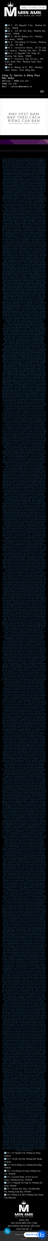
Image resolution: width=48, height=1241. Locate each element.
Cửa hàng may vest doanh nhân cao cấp (34, 600)
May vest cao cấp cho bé (17, 493)
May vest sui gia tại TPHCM (36, 472)
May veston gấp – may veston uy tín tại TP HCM (26, 1072)
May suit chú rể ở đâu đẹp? (15, 1002)
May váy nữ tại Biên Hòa (31, 817)
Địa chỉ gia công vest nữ (29, 716)
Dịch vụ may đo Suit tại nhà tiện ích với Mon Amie (22, 226)
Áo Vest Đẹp (28, 760)
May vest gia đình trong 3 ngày (36, 481)
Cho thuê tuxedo (20, 575)
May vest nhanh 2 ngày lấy (31, 480)
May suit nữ (37, 1006)
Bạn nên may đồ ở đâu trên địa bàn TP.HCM (29, 914)
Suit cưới (18, 538)
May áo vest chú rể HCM (22, 769)
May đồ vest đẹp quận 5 (31, 745)
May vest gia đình (10, 481)
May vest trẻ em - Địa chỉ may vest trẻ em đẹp (17, 965)
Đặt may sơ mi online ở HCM (35, 430)
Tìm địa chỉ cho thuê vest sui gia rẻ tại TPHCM (16, 458)
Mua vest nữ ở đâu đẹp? (21, 1016)
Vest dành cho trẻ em (22, 1074)
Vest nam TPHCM (22, 692)
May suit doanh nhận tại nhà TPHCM (15, 647)
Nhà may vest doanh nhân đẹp (36, 609)
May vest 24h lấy (28, 493)
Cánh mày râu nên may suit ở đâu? (33, 911)
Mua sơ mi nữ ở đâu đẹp (10, 1016)
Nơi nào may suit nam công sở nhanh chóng (22, 981)
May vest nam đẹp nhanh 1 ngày (21, 588)
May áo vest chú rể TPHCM (15, 840)
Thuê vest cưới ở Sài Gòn (16, 774)
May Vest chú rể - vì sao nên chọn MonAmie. (23, 1081)
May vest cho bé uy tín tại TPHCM (27, 488)
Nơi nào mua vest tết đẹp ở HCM (26, 436)
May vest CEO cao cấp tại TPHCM (14, 613)
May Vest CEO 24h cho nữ (36, 417)
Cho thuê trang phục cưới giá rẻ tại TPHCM (28, 497)
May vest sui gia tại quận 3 (13, 450)
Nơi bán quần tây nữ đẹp (23, 1040)
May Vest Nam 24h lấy (21, 1103)
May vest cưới (10, 552)
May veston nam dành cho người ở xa (27, 1128)
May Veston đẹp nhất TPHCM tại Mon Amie (32, 934)
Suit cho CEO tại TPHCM (29, 525)
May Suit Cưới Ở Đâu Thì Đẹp (28, 1053)
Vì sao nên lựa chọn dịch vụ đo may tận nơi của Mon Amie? (19, 200)
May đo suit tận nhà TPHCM (30, 647)
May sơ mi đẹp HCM (32, 678)
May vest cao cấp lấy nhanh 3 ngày (23, 581)
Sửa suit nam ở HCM (11, 701)
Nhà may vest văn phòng (17, 513)
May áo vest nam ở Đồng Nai (15, 802)
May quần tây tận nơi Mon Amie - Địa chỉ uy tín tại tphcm (24, 166)
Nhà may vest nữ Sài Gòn (25, 852)
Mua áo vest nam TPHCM (28, 865)
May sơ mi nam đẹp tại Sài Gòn (21, 672)
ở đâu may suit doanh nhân (29, 527)
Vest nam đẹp (11, 796)
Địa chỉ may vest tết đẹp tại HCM (21, 443)
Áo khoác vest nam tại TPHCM (14, 676)
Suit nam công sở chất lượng (14, 983)
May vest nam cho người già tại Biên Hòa (27, 811)
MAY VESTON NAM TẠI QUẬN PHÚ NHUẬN (27, 930)
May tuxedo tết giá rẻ (31, 557)
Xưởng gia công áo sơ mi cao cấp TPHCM (16, 889)
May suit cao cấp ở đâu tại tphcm (27, 531)
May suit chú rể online (24, 568)
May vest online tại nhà (11, 408)
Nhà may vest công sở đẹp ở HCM (33, 572)
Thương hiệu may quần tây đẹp (28, 663)
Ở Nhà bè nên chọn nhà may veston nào (34, 959)
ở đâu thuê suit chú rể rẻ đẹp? (11, 991)
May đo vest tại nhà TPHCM (15, 650)
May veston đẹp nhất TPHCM (11, 707)
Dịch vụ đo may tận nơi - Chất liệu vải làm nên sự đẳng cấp (29, 163)
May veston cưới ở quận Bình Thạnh (15, 972)
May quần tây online (35, 428)
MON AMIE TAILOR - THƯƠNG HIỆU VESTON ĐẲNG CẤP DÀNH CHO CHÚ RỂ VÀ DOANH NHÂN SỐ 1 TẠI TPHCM (24, 352)
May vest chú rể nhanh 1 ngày (36, 588)
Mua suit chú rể (24, 999)
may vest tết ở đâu (26, 518)
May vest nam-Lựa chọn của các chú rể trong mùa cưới (19, 901)
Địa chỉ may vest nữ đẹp (13, 1034)
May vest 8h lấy (36, 493)
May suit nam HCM (14, 763)
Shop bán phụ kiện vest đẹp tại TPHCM (17, 843)
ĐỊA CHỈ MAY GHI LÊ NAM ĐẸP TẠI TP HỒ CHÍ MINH (28, 1088)
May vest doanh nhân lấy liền (14, 594)
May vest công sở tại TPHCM (29, 579)
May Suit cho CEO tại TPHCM (13, 531)
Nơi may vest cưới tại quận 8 (18, 975)
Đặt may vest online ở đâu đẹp (17, 433)
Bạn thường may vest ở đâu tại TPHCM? (28, 631)
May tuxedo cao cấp (19, 560)
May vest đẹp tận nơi (30, 422)
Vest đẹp (15, 1113)
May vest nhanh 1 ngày (37, 590)
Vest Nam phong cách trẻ (36, 1109)
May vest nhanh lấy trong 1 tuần (36, 477)
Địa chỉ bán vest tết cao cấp (23, 437)
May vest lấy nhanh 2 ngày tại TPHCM (13, 584)
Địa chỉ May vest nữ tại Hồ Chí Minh (13, 1109)
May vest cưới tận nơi (9, 651)
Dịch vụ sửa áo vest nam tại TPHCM (13, 703)
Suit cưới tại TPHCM (26, 538)
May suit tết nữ (37, 560)
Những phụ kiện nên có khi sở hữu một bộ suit (17, 639)
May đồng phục (22, 1148)
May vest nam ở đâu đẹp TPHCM (29, 832)
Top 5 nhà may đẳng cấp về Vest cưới (29, 942)
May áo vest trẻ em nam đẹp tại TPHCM (33, 1110)
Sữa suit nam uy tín (31, 710)
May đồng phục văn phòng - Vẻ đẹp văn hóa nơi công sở (24, 246)
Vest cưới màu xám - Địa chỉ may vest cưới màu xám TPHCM (19, 1066)
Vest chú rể (10, 532)
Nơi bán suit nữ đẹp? (34, 1003)
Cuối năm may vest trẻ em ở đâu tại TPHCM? (28, 574)
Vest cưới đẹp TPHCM (16, 832)
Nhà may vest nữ (30, 654)
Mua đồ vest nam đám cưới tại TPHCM (15, 855)
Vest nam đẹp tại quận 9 (9, 788)
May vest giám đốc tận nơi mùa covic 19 (26, 400)
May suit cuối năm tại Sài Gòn (14, 565)
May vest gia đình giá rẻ (14, 487)
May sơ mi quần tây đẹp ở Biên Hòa (31, 814)
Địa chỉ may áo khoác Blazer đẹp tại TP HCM (21, 1094)
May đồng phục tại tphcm (17, 1060)
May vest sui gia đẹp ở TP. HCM (18, 917)
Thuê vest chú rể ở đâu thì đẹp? (18, 1037)
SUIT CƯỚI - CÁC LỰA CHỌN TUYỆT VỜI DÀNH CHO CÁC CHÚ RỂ (22, 301)
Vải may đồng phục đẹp (26, 726)
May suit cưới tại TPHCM (15, 766)
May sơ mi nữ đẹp (9, 678)
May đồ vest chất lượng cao (28, 747)
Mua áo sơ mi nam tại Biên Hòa (21, 807)
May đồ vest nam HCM (25, 773)
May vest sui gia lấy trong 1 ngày (20, 477)
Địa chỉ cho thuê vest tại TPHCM (18, 710)
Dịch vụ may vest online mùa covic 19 (29, 405)
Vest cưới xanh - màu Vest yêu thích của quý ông (24, 968)
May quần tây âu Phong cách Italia (32, 1013)
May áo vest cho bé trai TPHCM (32, 868)
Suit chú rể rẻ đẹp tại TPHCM (13, 999)
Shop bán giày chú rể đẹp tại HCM (18, 1096)
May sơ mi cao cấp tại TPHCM (36, 672)
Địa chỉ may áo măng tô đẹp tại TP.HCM (20, 1099)
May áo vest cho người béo (28, 842)
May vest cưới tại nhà (35, 924)
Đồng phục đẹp (31, 639)
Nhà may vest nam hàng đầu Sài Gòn (16, 779)
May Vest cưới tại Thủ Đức (21, 961)
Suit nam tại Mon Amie (26, 1009)
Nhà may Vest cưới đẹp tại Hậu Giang (21, 950)
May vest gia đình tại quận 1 (31, 452)
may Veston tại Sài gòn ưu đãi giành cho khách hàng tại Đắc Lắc (24, 955)
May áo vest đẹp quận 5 (32, 757)
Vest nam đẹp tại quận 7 (32, 788)
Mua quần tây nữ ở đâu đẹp (28, 1015)
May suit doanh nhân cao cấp (28, 864)
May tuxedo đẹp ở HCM (31, 689)
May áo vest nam (26, 691)
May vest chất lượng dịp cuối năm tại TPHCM (18, 556)
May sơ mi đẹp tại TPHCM (34, 628)
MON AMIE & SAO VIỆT (31, 292)
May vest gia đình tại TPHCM (22, 483)
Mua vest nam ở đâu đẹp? (34, 1016)
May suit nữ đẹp (21, 1006)
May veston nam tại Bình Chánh (30, 1141)
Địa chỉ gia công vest (27, 717)
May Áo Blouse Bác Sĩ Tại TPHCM (16, 1049)
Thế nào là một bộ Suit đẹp (9, 1056)
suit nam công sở (29, 986)
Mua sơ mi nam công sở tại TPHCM (25, 1027)
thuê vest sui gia (11, 1110)
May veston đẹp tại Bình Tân (35, 961)
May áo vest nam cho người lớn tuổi (21, 836)
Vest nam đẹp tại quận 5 (12, 789)
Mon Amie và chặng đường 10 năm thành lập (17, 194)
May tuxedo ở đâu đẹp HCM (13, 683)
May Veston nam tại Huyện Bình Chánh (33, 1132)
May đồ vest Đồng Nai (12, 798)
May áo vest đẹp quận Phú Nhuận (19, 752)
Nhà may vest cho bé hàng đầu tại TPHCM (19, 449)
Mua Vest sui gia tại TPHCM (15, 1035)
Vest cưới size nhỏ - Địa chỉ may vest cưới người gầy (27, 1069)
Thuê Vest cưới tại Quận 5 (27, 940)
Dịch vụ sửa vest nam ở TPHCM (16, 695)
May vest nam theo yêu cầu (13, 773)
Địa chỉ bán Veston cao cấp (15, 933)
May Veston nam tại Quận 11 (33, 1135)
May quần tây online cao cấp (12, 428)
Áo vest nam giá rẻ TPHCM (15, 697)
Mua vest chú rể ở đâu (18, 547)
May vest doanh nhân (14, 628)
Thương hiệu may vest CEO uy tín (17, 606)
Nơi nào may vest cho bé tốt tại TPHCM (19, 465)
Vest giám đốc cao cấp (23, 591)
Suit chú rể (34, 538)
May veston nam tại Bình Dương (32, 1143)
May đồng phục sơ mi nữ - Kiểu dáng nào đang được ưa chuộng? (22, 235)
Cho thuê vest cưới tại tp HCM (20, 1121)
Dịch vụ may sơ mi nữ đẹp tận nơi (15, 411)
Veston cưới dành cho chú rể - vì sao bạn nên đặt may (17, 1079)
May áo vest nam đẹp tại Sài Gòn (27, 783)
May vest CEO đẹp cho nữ (15, 412)
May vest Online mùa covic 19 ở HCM (14, 403)
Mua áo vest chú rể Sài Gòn (34, 769)
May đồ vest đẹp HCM (22, 748)
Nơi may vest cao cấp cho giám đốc (17, 622)
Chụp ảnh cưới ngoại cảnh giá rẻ (12, 1107)
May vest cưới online (32, 552)
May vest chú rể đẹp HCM (31, 770)
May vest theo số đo (9, 1126)
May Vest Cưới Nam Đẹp (17, 1082)
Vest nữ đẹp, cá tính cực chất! (27, 1041)
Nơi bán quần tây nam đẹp (36, 1040)
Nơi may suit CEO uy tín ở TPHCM (30, 612)
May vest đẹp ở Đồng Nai (16, 804)
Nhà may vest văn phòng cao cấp (33, 510)
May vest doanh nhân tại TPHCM (32, 626)
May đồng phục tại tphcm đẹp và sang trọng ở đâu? (30, 248)
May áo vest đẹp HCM (34, 751)
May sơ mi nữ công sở (30, 1028)
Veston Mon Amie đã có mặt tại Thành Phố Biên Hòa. (18, 793)
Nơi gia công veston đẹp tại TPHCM (15, 723)
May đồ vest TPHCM (12, 874)
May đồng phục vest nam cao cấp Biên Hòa (15, 805)
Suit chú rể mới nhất (11, 1003)
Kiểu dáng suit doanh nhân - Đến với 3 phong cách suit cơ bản (27, 219)
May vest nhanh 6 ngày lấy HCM (20, 503)
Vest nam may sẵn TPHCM (36, 691)
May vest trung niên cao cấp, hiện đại (16, 906)
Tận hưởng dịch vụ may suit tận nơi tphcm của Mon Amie (23, 169)
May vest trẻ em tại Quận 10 (13, 634)
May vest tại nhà (21, 408)
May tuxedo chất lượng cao (16, 681)
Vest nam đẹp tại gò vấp (35, 785)
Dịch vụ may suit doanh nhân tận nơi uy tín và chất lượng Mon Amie (17, 158)
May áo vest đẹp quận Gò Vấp (34, 752)
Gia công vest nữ (27, 898)
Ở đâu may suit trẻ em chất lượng (29, 987)
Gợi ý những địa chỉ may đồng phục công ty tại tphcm (28, 258)
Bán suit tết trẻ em (12, 524)
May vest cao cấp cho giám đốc (27, 846)
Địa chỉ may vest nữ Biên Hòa (36, 823)
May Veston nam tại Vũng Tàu (27, 1131)
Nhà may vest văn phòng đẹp (28, 509)
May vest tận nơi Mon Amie (23, 421)
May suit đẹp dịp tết (9, 518)
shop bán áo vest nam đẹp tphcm (14, 864)
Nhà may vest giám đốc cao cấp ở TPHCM (28, 604)
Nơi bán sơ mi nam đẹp (14, 1041)
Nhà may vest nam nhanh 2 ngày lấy (31, 584)
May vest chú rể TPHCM (19, 837)
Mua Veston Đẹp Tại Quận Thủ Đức (15, 1119)
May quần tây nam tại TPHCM (31, 679)
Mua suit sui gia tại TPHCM (29, 994)
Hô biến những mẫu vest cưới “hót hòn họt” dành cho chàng (28, 205)
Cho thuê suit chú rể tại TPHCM (23, 576)
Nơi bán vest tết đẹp (24, 442)
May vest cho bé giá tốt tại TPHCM (27, 491)
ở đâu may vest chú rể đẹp (37, 540)
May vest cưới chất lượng (13, 927)
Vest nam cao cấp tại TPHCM (36, 603)
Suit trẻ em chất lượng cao (25, 991)
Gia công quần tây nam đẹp (16, 898)
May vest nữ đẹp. (14, 1022)
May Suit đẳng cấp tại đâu (26, 943)
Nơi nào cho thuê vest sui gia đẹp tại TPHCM (17, 466)
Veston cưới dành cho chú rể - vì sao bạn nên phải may (25, 969)
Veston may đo (30, 597)
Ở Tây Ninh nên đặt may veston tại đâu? (16, 953)
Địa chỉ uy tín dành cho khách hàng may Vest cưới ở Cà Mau (29, 945)
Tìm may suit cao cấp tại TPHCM (32, 524)
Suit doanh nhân (39, 848)
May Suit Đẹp (40, 688)
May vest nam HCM (25, 771)
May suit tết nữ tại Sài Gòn (17, 562)
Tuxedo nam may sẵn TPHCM (28, 683)
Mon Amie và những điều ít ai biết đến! (34, 189)
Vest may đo (10, 861)
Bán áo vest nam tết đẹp (10, 437)
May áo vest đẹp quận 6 (20, 757)
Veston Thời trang (20, 1112)
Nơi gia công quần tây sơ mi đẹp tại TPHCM (17, 884)
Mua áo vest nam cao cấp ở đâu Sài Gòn (22, 782)
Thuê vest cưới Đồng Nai (28, 802)
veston (39, 1112)
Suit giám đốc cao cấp (11, 525)
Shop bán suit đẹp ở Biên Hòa (19, 826)
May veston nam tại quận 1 (23, 1140)
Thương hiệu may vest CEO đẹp (12, 603)
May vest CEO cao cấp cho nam (22, 417)
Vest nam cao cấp (33, 676)
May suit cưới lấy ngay (21, 566)
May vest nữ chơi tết (16, 550)
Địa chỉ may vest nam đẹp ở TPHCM (31, 861)
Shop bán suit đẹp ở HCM (28, 873)
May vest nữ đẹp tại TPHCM (31, 1021)
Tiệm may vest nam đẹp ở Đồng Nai (27, 813)
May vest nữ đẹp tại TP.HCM (18, 915)
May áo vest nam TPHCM (11, 700)
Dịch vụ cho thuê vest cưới (19, 1115)
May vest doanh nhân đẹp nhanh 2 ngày (21, 585)
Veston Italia (16, 846)
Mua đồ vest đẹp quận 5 (20, 745)
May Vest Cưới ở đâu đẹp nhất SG (11, 1057)
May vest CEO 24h (15, 593)
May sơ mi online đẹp (19, 431)
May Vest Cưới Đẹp (11, 1084)
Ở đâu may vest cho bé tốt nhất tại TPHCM (17, 447)
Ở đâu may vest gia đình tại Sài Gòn (29, 461)
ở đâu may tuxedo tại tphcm (25, 541)
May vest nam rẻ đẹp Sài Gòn (27, 791)
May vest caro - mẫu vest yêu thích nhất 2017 (18, 1065)
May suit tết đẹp (24, 521)
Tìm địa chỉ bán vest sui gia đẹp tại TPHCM (17, 459)
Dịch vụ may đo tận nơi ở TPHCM (30, 418)
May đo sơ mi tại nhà (38, 424)
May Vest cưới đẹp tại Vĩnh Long (29, 947)
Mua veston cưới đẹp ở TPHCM (21, 830)
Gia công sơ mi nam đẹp (35, 719)
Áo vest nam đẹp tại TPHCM (26, 1107)
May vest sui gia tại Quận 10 (19, 474)
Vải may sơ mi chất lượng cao (18, 730)
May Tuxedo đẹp (8, 691)
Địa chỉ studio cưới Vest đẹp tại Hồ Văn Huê (23, 939)
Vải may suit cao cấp (20, 733)
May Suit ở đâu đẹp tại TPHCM (25, 879)
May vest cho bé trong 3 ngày (13, 490)
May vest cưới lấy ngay (10, 553)
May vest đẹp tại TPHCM (30, 682)
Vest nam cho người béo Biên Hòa (18, 817)
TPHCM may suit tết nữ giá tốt (34, 532)
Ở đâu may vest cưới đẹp (16, 923)
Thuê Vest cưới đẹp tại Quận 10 (13, 940)
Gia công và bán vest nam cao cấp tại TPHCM (19, 892)
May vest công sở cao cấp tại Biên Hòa (17, 821)
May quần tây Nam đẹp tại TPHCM (25, 1084)
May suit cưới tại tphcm (19, 563)
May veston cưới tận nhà (10, 644)
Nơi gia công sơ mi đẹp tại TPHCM (36, 720)
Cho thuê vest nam (24, 661)
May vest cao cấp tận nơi (19, 422)
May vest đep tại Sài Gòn (23, 742)
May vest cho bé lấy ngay (13, 491)
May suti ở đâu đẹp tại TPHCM (28, 839)
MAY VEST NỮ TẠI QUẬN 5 (11, 1055)
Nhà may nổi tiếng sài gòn (11, 867)
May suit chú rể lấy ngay (35, 568)
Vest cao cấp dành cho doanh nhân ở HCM (16, 598)
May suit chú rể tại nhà (13, 568)
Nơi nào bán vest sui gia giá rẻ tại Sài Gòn (20, 468)
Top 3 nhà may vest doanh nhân (24, 398)
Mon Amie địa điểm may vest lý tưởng (23, 629)
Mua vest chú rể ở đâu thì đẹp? (32, 1037)
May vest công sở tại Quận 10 (28, 635)
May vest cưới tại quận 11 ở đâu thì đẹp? (21, 974)
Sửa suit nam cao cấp (24, 707)
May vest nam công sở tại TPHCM (35, 1031)
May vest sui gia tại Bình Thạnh (18, 475)
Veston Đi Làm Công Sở (35, 1012)
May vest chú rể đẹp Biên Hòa (16, 818)
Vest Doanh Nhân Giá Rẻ (23, 1012)
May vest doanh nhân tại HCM (17, 626)
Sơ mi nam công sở (17, 1030)
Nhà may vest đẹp (12, 742)
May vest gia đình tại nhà (17, 486)
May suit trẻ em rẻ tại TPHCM (28, 993)
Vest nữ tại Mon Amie (31, 642)
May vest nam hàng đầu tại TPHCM (15, 656)
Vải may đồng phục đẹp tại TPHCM (25, 725)
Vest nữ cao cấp (10, 675)
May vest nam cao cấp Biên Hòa (21, 823)
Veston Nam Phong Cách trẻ (16, 1141)
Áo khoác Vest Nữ (34, 1085)
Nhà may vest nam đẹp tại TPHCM (23, 883)
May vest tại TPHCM (18, 648)
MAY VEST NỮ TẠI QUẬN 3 (25, 1055)
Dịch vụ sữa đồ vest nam (17, 716)
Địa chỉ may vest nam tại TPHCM (15, 679)
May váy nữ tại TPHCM (37, 852)
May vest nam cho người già (36, 836)
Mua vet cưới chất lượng (16, 925)
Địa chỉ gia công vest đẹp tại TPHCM (13, 717)
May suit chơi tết (18, 518)
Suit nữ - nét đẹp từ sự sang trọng (13, 1009)
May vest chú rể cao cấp (32, 554)
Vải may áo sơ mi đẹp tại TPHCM (12, 727)
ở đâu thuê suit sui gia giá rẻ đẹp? (26, 989)
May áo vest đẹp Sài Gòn (22, 751)
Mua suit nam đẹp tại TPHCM (26, 763)
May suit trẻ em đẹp (12, 994)
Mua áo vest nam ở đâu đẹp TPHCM (26, 871)
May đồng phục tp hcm (27, 1150)
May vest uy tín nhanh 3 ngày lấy (27, 582)
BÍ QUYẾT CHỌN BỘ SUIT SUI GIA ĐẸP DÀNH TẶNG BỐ (19, 290)
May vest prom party (23, 641)
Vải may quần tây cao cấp (37, 729)
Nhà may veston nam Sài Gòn (18, 708)
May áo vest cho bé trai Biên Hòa (27, 810)
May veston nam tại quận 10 (36, 1140)
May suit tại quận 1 (35, 978)
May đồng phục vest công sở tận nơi (25, 644)
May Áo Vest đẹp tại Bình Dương (24, 1050)
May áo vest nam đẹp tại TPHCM (16, 711)
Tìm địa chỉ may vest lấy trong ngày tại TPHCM (18, 456)
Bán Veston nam (31, 1126)
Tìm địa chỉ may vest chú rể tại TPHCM (16, 535)
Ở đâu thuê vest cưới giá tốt (29, 923)
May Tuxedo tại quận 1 (25, 978)
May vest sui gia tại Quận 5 (33, 474)
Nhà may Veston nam (16, 1118)
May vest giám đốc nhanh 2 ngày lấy (26, 587)
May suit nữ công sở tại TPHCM (16, 984)
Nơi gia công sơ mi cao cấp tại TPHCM (18, 720)
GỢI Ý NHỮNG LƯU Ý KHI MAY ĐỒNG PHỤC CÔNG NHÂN (22, 279)
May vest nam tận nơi (20, 651)
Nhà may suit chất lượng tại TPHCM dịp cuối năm (32, 546)
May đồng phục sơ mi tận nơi (26, 420)
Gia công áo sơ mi (26, 896)
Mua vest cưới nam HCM (14, 771)
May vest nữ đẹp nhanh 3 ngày (38, 581)
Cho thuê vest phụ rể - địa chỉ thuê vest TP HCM (22, 1068)
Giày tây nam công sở (13, 618)
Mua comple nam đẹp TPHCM (12, 845)
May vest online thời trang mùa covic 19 (24, 406)
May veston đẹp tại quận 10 (37, 974)
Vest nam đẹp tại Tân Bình (23, 785)
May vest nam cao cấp (12, 881)
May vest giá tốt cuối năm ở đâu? (29, 550)
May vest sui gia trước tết (23, 472)
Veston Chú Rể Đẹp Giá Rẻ (18, 1013)
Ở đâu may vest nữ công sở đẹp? (30, 1030)
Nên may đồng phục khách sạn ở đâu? (30, 254)
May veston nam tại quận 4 (26, 1138)
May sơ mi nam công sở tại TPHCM (15, 1028)
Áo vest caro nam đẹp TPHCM (28, 848)
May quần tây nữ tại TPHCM (33, 686)
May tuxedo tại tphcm (21, 559)
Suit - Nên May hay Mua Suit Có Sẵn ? (16, 1100)
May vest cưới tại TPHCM (20, 552)
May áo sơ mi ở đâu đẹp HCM (33, 670)
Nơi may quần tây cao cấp (13, 661)
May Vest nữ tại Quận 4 (35, 1052)
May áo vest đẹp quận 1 (34, 758)
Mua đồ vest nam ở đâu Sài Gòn (33, 779)
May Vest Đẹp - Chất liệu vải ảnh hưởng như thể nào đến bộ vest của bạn (20, 1047)
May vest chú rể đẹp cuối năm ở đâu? (17, 554)
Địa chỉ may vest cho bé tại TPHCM (33, 496)
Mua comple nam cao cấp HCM (20, 857)
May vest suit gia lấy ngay (35, 471)
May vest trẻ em (27, 669)
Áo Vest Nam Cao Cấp (27, 697)
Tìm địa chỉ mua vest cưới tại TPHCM (22, 534)
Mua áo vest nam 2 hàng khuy (24, 874)
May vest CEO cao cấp (13, 620)
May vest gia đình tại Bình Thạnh (31, 486)
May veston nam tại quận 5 (13, 1138)
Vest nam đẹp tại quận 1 (14, 791)
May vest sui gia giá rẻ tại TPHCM (27, 450)
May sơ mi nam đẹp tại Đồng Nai (31, 801)
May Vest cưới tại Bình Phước (33, 953)
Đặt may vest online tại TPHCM (20, 434)
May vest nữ (20, 685)
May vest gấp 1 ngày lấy (23, 1043)
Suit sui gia (37, 996)
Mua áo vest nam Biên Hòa (33, 821)
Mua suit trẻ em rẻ (36, 991)
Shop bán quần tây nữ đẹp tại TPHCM (15, 1044)
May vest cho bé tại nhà (26, 490)
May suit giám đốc (31, 625)
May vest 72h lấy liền (14, 506)
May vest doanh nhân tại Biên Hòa (34, 826)
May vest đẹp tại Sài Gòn (20, 657)
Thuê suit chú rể (22, 1000)
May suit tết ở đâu (33, 519)
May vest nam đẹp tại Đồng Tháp (14, 952)
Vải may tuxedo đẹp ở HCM (17, 688)
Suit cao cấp (7, 527)
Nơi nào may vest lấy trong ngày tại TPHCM (20, 464)
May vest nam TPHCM (10, 769)
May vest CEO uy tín (12, 619)
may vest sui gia (20, 1110)
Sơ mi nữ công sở (8, 1030)
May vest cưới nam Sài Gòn (18, 770)
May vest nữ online (37, 431)
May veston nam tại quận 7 (29, 1137)
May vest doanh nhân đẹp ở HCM (27, 596)
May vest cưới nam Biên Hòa (36, 807)
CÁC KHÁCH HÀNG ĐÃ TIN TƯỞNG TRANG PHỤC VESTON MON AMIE (23, 268)
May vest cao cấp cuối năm (35, 556)
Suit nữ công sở (20, 986)
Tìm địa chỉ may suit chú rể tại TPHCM (26, 537)
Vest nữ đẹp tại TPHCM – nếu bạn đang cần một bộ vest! (17, 1025)
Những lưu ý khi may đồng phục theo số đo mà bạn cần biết (18, 210)
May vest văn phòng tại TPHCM (31, 513)
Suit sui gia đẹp (20, 996)
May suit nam (16, 596)
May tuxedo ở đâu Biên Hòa (11, 811)
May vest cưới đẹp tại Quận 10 (13, 924)
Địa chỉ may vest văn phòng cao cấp (32, 508)
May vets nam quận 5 (38, 653)
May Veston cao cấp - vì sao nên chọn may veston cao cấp (17, 967)
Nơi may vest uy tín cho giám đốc (33, 622)
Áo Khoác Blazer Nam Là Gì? (12, 1101)
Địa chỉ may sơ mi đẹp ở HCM (28, 673)
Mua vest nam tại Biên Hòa (17, 827)
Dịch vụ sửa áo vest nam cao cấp (11, 704)
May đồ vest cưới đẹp (13, 744)
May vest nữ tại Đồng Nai (24, 798)
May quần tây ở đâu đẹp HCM (16, 664)
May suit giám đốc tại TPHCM (17, 528)
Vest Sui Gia (7, 1037)
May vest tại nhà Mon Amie (28, 425)
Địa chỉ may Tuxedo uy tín (30, 688)
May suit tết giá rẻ (16, 521)
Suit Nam (27, 1085)
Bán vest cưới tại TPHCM (37, 576)
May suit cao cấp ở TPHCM (27, 766)
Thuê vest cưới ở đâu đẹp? (15, 635)
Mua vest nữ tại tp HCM (15, 1015)
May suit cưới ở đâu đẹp (35, 909)
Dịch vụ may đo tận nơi (14, 420)
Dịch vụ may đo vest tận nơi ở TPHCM (34, 415)
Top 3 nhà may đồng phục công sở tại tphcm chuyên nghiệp (25, 251)
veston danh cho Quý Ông (21, 1126)
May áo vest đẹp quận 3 (11, 758)
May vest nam (11, 1038)
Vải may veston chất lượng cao (32, 733)
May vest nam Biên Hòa (29, 818)
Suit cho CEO (19, 525)
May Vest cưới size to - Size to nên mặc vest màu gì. (17, 964)
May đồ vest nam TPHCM (19, 689)
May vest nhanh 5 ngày (37, 478)
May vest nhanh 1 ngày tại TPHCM (23, 590)
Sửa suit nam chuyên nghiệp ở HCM (26, 700)
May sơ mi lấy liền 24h (37, 502)
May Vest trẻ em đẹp (24, 1034)
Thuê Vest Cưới (8, 1115)
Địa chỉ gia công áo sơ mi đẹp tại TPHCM (19, 893)
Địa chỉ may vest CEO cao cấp (25, 618)
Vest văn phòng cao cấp (15, 509)
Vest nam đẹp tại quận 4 (23, 789)
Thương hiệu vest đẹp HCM (33, 741)
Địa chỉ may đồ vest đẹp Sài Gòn (26, 744)
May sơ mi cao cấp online (21, 430)
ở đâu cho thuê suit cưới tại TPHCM (24, 543)
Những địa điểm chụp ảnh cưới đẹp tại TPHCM (19, 1104)
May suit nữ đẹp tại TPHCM (36, 1005)
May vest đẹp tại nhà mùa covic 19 (21, 402)
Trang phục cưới (25, 446)
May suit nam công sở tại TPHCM (32, 984)
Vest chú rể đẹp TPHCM (31, 837)
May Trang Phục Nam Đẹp (30, 1046)
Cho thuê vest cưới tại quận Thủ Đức (30, 1118)
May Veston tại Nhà (11, 1103)
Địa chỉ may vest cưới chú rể (26, 876)
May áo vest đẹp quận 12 (37, 754)
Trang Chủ (19, 1234)
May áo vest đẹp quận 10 (17, 755)
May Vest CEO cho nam (37, 412)
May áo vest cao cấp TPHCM (21, 749)
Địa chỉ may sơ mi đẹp (10, 829)
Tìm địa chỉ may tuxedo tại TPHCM (34, 535)
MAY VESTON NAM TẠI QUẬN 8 (34, 928)
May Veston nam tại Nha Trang (12, 1131)
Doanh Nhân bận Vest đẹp (37, 760)
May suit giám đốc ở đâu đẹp (31, 528)
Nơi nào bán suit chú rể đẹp (35, 999)
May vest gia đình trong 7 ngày (22, 481)
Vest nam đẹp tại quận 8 (20, 788)
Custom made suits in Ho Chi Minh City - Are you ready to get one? (20, 736)
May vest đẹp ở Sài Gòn (26, 835)
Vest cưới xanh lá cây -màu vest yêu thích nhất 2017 (22, 1077)
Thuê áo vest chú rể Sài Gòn (34, 748)
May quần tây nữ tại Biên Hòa (15, 814)
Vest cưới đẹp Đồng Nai (28, 804)
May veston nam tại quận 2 (10, 1140)
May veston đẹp (13, 685)
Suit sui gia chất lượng (30, 996)
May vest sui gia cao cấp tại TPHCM (34, 444)
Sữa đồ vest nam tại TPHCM (31, 714)
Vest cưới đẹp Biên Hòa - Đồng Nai (23, 796)
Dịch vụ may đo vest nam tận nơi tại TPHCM (14, 415)
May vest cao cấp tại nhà (18, 427)
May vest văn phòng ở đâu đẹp (16, 508)
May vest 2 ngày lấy (26, 505)
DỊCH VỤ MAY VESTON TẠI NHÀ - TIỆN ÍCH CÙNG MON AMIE (21, 345)
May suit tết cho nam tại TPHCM (31, 562)
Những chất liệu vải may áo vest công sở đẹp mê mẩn (21, 211)
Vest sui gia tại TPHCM (12, 641)
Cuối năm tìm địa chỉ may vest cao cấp (16, 571)
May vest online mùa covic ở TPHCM (32, 403)
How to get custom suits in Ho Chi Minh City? (15, 741)
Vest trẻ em (32, 1034)
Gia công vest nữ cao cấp (29, 890)
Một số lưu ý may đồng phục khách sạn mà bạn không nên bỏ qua (20, 230)
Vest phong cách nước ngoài (30, 1119)
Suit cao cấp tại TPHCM (16, 527)
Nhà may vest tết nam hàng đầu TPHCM (34, 544)
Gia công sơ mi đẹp (16, 722)
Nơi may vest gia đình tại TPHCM (15, 469)
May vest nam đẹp (24, 603)
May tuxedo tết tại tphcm (20, 557)
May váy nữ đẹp (11, 1018)
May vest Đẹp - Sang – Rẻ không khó (26, 880)
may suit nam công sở (12, 986)
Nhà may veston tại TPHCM (25, 704)
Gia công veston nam (36, 898)
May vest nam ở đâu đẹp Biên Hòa (18, 815)
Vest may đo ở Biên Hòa (13, 810)
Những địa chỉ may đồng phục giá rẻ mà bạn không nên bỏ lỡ (18, 257)
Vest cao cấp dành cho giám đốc (15, 669)
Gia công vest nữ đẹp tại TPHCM (35, 884)
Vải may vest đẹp (30, 735)
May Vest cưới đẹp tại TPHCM (24, 553)
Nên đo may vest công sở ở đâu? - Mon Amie (32, 216)
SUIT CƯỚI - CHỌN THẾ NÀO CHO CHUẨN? (26, 310)
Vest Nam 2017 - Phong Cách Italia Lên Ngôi (29, 1116)
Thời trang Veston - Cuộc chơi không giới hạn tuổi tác (17, 905)
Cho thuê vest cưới (22, 619)
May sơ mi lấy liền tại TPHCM (24, 502)
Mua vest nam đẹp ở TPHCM (12, 698)
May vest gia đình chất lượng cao (27, 487)
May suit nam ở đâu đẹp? (24, 1005)
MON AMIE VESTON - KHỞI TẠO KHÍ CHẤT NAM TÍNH (20, 380)
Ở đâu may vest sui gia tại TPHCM (36, 459)
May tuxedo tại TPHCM (20, 686)
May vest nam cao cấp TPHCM (23, 862)
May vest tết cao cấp (10, 455)
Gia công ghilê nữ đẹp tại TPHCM (31, 895)
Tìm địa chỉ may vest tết (9, 516)
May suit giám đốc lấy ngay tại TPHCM (16, 515)
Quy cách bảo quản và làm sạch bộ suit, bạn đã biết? (29, 242)
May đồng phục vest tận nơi (10, 421)
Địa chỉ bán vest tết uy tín (13, 442)
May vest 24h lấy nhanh (35, 506)
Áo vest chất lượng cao (19, 760)
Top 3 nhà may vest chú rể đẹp (12, 399)
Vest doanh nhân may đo (21, 597)
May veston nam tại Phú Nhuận (32, 972)
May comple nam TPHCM (35, 830)
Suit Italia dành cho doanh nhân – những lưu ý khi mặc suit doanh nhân (24, 1062)
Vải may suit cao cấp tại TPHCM (26, 732)
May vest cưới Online (24, 927)
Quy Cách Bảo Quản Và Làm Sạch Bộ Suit (27, 195)
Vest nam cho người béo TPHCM (32, 855)
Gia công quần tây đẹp (24, 719)
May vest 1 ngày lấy (36, 505)
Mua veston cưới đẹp (34, 867)
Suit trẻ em (19, 994)
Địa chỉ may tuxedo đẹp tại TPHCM (15, 682)
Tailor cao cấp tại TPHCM (10, 653)
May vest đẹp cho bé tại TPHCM (11, 488)
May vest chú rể (35, 553)
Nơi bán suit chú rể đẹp (30, 997)
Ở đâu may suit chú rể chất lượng (13, 987)
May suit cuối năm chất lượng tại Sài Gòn (31, 565)
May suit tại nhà (9, 648)
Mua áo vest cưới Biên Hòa (33, 815)
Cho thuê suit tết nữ (28, 575)
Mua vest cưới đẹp (25, 924)
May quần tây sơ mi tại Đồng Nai (28, 799)
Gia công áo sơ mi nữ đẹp (15, 896)
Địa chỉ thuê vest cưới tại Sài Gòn (26, 921)
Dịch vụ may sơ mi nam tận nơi (30, 411)
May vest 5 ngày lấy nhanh (35, 503)
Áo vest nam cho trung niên (19, 694)
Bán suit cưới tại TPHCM (20, 578)
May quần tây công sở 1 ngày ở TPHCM (22, 499)
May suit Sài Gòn (17, 870)
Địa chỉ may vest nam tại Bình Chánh (24, 971)
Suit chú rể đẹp (19, 1003)
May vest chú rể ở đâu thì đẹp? (36, 1038)
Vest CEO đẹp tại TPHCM (33, 598)
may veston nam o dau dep (15, 1123)
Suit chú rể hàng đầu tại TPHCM (29, 1002)
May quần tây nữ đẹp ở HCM (20, 666)
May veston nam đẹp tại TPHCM (22, 675)
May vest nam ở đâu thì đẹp (26, 833)
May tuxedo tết (11, 557)
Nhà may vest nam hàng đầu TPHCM (19, 858)
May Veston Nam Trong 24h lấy (22, 1052)
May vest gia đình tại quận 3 (20, 484)
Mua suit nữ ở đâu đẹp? (12, 1005)
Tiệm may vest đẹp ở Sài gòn (13, 835)
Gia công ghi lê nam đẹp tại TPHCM (15, 895)
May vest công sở (29, 711)
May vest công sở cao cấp (16, 579)
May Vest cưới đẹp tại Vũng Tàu (29, 952)
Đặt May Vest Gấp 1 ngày (25, 1101)
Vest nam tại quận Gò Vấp (31, 1144)
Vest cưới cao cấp (18, 532)
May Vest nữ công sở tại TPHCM (18, 1031)
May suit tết (31, 516)
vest (36, 1112)
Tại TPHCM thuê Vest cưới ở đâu (13, 942)
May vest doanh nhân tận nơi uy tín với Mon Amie (19, 161)
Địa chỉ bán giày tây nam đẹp (35, 615)
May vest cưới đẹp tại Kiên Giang (23, 946)
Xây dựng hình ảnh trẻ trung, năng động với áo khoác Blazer (18, 245)
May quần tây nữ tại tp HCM (22, 1018)
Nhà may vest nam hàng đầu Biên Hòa (30, 820)
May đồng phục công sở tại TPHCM (35, 657)
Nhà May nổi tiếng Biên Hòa (33, 824)
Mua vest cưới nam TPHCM (26, 845)
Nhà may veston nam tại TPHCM (25, 610)
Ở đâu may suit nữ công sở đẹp (29, 983)
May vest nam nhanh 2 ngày (11, 587)
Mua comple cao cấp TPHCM (16, 632)
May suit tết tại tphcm (13, 519)
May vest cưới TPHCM (37, 835)
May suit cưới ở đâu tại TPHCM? (33, 563)
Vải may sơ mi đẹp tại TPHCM (33, 730)
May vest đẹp (18, 612)
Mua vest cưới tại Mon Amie (19, 928)
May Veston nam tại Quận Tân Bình (18, 1135)
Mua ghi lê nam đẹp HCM (17, 854)
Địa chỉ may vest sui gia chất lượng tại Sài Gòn (19, 494)
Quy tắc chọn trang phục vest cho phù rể (15, 204)
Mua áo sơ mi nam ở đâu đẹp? (17, 1046)
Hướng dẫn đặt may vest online (32, 433)
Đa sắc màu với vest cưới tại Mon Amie (34, 877)
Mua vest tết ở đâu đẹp (13, 436)
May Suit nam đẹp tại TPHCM (23, 1008)
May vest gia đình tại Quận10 (17, 452)
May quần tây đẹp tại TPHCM (30, 667)
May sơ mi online (28, 431)
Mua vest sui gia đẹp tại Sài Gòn (21, 471)
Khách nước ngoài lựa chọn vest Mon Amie (15, 642)
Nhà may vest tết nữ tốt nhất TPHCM (15, 544)
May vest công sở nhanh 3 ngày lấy (11, 582)
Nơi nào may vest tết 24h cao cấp (15, 453)
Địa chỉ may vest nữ (9, 657)
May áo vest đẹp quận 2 (22, 758)
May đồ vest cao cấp (12, 748)
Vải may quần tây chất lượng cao (24, 729)
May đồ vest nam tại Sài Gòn (28, 777)
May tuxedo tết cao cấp (10, 559)
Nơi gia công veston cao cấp (27, 722)
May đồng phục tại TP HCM (12, 1148)
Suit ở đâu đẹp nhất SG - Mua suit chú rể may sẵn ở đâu (28, 1011)
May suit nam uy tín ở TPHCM (16, 767)
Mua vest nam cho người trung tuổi (14, 851)
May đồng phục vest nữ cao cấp (14, 873)
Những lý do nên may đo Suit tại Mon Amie (33, 238)
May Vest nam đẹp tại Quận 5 (14, 977)
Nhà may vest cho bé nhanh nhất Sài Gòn (33, 469)
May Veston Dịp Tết (19, 761)
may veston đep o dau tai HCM (24, 1113)
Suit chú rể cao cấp (11, 540)
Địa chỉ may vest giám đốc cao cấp (19, 607)
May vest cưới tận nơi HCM (30, 648)
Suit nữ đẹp (33, 1008)
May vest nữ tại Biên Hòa (21, 824)
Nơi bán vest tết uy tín (35, 437)
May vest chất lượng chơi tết (22, 516)
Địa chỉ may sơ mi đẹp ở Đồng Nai (15, 801)
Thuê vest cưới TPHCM (27, 851)
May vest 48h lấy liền (24, 506)
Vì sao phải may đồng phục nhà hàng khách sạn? (29, 252)
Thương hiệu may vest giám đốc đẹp (21, 601)
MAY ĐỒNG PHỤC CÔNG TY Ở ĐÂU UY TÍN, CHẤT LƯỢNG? (23, 261)
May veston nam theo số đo (29, 1125)
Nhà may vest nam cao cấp (11, 785)
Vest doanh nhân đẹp (11, 600)
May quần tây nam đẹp (16, 1019)
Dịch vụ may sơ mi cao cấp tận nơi (22, 409)
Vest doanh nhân (30, 843)
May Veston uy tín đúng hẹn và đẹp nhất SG (25, 931)
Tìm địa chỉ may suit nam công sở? (29, 980)
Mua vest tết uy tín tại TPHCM (36, 439)
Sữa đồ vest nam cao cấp (18, 714)
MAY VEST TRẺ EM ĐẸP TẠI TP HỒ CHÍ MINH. (27, 1093)
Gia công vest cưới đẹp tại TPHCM (15, 890)
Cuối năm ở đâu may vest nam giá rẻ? (15, 572)
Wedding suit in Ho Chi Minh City (21, 738)
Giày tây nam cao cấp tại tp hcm (24, 1097)
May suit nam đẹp (36, 656)
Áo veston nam (20, 701)
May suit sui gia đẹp (11, 996)
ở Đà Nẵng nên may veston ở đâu (15, 958)
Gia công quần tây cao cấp (13, 719)
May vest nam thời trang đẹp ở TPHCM (15, 877)
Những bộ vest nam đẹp (25, 698)
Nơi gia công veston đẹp (11, 725)
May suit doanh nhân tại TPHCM (13, 530)
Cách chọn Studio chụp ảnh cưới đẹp (16, 1106)
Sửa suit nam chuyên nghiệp (30, 705)
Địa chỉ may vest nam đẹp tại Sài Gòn (26, 780)
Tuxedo (25, 532)
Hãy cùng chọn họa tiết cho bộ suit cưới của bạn (26, 186)
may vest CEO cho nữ (26, 412)
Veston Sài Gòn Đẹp (37, 881)
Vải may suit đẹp (10, 733)
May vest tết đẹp (19, 455)
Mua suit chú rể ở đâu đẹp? (18, 997)
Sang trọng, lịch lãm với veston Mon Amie (16, 637)
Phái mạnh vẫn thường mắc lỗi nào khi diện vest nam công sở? (26, 214)
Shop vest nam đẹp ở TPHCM (12, 852)
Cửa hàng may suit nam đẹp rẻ (15, 764)
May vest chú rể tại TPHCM (21, 1038)
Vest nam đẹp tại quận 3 (34, 789)
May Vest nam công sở (15, 1033)
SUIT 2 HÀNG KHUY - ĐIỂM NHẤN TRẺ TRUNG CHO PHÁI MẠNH (27, 387)
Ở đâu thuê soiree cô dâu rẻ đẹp (27, 990)
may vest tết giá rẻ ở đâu (37, 518)
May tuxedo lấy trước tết (32, 559)
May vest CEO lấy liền (10, 597)
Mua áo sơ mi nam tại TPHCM (23, 829)
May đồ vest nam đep (9, 745)
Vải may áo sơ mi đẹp (38, 727)
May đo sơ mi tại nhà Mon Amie (25, 424)
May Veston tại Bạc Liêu (9, 945)
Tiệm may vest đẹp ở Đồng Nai (13, 799)
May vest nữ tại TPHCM (32, 637)
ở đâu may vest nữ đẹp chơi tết (23, 540)
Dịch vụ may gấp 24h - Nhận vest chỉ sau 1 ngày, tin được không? (29, 201)
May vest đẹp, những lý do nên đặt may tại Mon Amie (19, 918)
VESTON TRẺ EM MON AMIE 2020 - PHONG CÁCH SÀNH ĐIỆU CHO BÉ (22, 330)
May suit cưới (10, 563)
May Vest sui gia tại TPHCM (28, 1035)
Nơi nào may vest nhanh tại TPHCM (22, 462)
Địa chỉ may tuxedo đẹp (12, 871)
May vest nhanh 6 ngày (26, 478)
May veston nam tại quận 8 (17, 1137)
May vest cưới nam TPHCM (15, 842)
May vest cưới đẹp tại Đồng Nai (17, 959)
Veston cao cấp (27, 656)
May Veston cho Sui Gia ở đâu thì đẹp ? (33, 1049)
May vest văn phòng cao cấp (34, 512)
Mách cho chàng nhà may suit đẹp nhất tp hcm (21, 241)
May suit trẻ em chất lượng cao (13, 993)
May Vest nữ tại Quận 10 (15, 1053)
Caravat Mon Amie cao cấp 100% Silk (26, 183)
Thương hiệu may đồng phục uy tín (31, 664)
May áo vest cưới (32, 749)
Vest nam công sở (20, 600)
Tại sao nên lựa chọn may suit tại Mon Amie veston (18, 909)
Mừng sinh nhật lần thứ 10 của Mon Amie (17, 178)
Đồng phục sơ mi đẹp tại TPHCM (24, 653)
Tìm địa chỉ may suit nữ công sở (13, 980)
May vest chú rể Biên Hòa (29, 827)
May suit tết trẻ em (30, 515)
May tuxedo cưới (28, 685)
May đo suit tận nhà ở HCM (22, 645)
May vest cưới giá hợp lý (12, 631)
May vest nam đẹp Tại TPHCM (25, 881)
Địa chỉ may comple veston (32, 708)
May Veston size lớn (14, 1128)
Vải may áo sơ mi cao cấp (27, 727)
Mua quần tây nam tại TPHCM (32, 1044)
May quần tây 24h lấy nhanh (12, 500)
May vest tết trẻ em (35, 549)
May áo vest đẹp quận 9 (29, 755)
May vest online (31, 434)
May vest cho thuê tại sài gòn (34, 1121)
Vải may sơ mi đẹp (14, 732)
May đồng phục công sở (32, 1148)
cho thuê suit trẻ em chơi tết (18, 522)
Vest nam (14, 1043)
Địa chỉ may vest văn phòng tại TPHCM (16, 510)
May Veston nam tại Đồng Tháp (13, 1129)
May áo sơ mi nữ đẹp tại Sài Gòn (17, 670)
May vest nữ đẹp (26, 1109)
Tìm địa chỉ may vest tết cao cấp (18, 444)
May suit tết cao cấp (33, 521)
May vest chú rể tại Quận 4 (27, 977)
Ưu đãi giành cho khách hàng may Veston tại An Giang (23, 949)
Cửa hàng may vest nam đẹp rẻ (24, 859)
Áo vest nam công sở (27, 703)
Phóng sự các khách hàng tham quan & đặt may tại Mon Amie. (19, 180)
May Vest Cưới (30, 1103)
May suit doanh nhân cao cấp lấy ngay (29, 530)
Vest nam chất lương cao (37, 795)
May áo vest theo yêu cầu (10, 751)
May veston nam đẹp (38, 610)
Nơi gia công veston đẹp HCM (30, 723)
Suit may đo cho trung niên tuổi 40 (33, 906)
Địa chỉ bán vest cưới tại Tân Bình (25, 962)
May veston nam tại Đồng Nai (17, 1143)
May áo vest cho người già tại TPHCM (31, 774)
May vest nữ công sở (23, 519)
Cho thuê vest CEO (17, 418)
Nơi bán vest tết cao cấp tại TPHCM (17, 440)
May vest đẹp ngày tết (25, 549)
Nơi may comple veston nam (36, 707)
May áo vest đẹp (9, 760)
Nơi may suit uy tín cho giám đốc (26, 620)
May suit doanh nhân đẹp (28, 764)
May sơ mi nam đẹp (15, 673)
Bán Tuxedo (10, 578)
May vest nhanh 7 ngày (15, 478)
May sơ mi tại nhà (17, 425)
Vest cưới (11, 588)
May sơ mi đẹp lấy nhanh (11, 502)
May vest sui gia (9, 596)
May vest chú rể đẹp (36, 669)
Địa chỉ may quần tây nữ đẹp (13, 663)
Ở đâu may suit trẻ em (13, 989)
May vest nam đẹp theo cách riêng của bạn (28, 1022)
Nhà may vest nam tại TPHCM (30, 660)
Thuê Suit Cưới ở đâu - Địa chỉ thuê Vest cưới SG (31, 1057)
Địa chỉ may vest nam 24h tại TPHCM (15, 496)
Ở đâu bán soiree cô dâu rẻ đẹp (12, 990)
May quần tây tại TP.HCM (32, 915)
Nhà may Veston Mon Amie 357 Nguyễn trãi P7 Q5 (17, 937)
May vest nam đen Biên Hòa (32, 805)
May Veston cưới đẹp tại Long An (31, 958)
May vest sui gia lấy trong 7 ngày (33, 475)
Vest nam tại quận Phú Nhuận (17, 1144)
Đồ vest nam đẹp (29, 695)
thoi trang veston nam (30, 1112)
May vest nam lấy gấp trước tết (12, 920)
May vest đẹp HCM (33, 742)
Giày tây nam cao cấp (24, 615)
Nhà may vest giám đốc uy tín (34, 607)
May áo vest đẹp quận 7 (9, 757)
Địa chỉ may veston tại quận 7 (32, 975)
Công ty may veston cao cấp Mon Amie (24, 638)
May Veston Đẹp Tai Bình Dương (22, 1122)
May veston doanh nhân (38, 623)
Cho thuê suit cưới (11, 576)
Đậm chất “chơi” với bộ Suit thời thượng (14, 238)
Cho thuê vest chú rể (11, 575)
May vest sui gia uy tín (12, 472)
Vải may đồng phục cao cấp (14, 726)
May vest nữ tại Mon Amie (22, 1024)
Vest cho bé (26, 455)
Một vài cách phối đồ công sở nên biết (28, 912)
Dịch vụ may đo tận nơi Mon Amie (24, 414)
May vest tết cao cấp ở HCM (36, 443)
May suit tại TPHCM (28, 767)
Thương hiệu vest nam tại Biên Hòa (13, 820)
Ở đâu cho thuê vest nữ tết (38, 541)
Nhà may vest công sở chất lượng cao (21, 569)
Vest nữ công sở (25, 1033)
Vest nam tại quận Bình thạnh (27, 1145)
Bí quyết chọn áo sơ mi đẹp (36, 927)
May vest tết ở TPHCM (29, 453)
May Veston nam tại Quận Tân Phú (15, 1132)
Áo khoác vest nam (30, 694)
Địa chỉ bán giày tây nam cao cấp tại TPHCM (33, 613)
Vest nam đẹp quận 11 (29, 786)
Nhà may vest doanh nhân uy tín (21, 609)
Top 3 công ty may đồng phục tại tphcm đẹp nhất (32, 232)
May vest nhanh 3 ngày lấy (18, 480)
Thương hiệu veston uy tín (31, 606)
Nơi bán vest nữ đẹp (33, 1043)
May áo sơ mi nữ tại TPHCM (17, 868)
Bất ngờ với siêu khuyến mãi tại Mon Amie (24, 223)
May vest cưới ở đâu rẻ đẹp (13, 876)
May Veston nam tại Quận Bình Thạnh (26, 1134)
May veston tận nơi (38, 644)
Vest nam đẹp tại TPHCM (37, 1025)
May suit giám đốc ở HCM (20, 625)
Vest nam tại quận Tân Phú (14, 1145)
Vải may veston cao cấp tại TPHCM (17, 735)
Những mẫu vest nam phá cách (13, 1147)
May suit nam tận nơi (33, 645)
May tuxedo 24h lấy (29, 560)
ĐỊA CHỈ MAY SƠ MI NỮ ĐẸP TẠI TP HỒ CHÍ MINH (20, 1091)
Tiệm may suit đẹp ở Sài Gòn (14, 899)
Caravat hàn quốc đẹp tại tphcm (34, 1096)
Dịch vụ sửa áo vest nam (18, 705)
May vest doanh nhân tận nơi (27, 594)
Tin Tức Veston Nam (10, 1112)
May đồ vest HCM (33, 857)
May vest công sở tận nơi (28, 650)
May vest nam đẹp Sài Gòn (30, 792)
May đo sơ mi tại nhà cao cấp (11, 424)
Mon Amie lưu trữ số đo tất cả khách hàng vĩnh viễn (30, 920)
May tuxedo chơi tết (9, 560)
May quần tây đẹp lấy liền (25, 500)
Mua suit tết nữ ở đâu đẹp (29, 547)
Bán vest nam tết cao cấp (35, 442)
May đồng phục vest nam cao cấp (27, 634)
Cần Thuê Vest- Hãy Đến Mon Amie (34, 1115)
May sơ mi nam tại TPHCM (19, 654)
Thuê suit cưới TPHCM (29, 761)
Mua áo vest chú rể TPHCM (28, 840)
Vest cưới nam (36, 704)
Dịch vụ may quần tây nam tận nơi (33, 408)
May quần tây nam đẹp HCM (16, 667)
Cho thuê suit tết (28, 522)
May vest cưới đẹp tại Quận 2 (12, 978)
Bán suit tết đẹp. (20, 524)
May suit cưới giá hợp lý (32, 566)
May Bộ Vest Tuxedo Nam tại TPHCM (13, 1125)
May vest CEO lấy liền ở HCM (28, 593)
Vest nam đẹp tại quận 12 (18, 786)
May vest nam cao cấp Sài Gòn (16, 792)
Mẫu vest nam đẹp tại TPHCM (34, 692)
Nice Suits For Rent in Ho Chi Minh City (22, 754)
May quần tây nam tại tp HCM (36, 1018)
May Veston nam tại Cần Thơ (27, 1129)
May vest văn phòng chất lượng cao (19, 512)
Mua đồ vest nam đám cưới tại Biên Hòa (26, 808)
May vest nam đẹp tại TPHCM (14, 865)
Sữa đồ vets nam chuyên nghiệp (27, 713)
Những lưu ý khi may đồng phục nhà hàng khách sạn (29, 227)
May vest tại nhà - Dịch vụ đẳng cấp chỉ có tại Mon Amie (18, 172)
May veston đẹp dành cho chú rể (28, 1123)
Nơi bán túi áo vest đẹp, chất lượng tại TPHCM (23, 887)
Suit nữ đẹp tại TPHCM (10, 1008)
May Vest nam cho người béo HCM (13, 777)
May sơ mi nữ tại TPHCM (28, 1019)
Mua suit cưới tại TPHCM (14, 549)
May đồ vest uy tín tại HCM (15, 747)
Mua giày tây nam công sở (28, 616)
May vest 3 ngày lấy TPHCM (14, 505)
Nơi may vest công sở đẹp (32, 578)
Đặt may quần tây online (25, 428)
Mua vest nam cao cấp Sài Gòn (12, 783)
